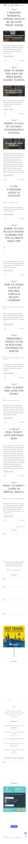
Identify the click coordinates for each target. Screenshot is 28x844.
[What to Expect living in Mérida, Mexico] (13, 498)
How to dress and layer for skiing (14, 390)
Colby (5, 60)
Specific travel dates (10, 801)
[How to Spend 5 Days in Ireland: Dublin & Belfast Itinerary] (14, 307)
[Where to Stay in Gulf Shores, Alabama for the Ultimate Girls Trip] (14, 252)
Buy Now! (14, 826)
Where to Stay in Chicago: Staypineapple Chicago (14, 128)
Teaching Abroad (9, 714)
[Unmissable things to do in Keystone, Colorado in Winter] (14, 358)
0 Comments (21, 60)
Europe (11, 712)
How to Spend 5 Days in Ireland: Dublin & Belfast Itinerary (14, 292)
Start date (6, 803)
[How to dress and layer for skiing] (11, 400)
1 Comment (21, 328)
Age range (6, 796)
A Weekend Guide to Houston (14, 192)
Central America (12, 711)
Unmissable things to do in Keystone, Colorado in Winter (14, 345)
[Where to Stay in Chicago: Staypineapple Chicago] (14, 143)
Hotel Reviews (17, 712)
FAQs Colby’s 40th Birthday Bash (14, 435)
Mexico (14, 482)
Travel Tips (14, 186)
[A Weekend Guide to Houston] (10, 202)
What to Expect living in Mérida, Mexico (14, 488)
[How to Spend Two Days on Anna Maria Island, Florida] (14, 90)
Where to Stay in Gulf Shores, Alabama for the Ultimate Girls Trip (14, 235)
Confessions (18, 711)
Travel (14, 9)
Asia (7, 711)
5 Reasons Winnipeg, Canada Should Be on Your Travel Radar (14, 19)
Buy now (21, 809)
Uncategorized (14, 428)
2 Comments (21, 377)
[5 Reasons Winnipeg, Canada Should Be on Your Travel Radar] (14, 36)
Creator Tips (6, 712)
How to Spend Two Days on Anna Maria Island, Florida (14, 75)
